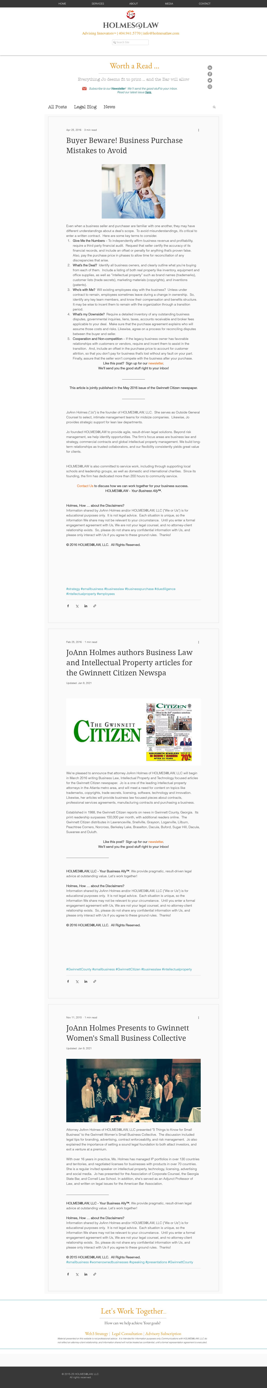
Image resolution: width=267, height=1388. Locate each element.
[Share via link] (94, 606)
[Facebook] (210, 74)
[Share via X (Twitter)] (77, 606)
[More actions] (198, 130)
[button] (98, 3)
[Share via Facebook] (68, 606)
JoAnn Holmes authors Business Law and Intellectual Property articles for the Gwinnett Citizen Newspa (129, 662)
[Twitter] (210, 80)
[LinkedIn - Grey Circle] (210, 67)
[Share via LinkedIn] (86, 606)
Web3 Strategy (96, 1333)
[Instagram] (210, 86)
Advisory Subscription (163, 1333)
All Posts (57, 106)
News (109, 106)
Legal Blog (85, 106)
